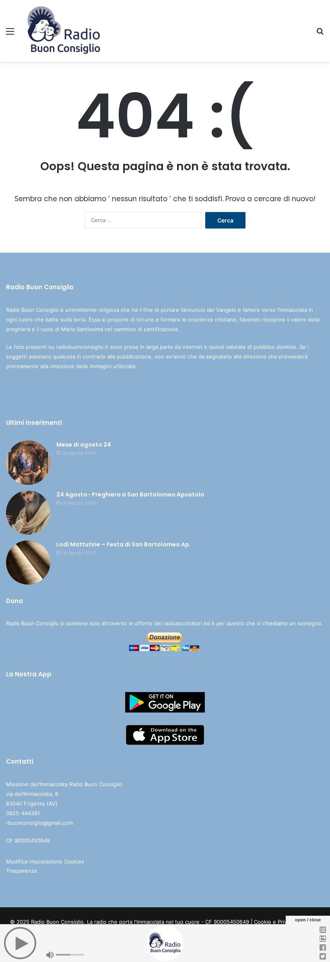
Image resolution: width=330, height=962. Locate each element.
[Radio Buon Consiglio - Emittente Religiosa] (64, 31)
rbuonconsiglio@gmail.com (39, 823)
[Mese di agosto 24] (28, 463)
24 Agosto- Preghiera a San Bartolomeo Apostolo (130, 494)
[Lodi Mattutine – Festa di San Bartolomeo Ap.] (28, 562)
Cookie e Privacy (274, 922)
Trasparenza (21, 870)
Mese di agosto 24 (83, 445)
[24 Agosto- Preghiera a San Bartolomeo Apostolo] (28, 512)
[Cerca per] (320, 34)
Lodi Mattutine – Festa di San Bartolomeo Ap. (123, 544)
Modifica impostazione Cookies (45, 861)
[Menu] (10, 34)
